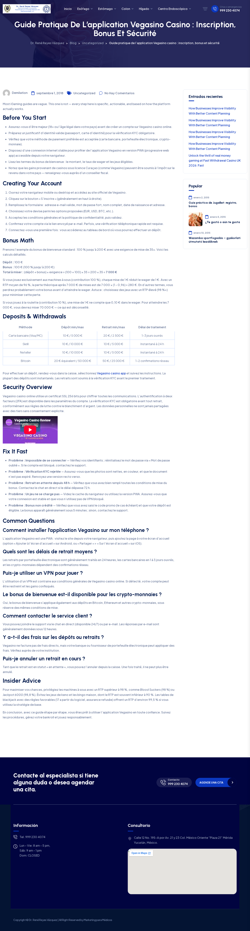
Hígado (144, 9)
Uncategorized (84, 93)
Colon (126, 9)
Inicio (68, 9)
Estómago (105, 9)
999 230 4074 (230, 10)
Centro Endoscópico (173, 9)
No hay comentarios (120, 93)
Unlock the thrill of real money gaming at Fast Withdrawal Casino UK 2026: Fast (215, 160)
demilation (20, 93)
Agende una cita (211, 782)
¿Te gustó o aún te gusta (222, 222)
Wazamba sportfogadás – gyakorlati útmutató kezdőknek (214, 239)
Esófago (83, 9)
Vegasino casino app (111, 373)
